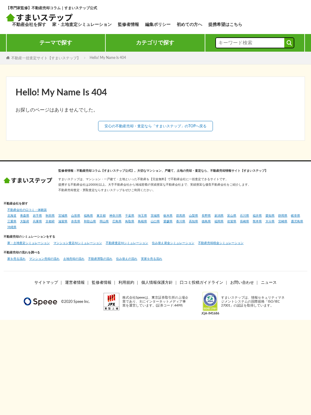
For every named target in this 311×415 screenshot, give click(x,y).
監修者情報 (128, 24)
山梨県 (193, 215)
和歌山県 (90, 221)
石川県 (244, 215)
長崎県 (244, 221)
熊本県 (257, 221)
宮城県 (62, 215)
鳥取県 (129, 221)
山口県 (155, 221)
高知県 (193, 221)
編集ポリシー (158, 24)
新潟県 (219, 215)
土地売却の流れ (73, 258)
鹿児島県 (297, 221)
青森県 (24, 215)
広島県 (116, 221)
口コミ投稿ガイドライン (201, 283)
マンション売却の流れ (44, 258)
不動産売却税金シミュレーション (221, 243)
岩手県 (37, 215)
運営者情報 (75, 283)
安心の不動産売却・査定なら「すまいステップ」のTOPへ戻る (155, 126)
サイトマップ (46, 283)
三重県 (11, 221)
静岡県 (282, 215)
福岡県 (219, 221)
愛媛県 (168, 221)
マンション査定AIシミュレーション (77, 243)
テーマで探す (55, 43)
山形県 (75, 215)
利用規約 (126, 283)
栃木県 (168, 215)
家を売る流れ (16, 258)
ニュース (269, 283)
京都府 (50, 221)
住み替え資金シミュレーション (173, 243)
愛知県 (270, 215)
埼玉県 (142, 215)
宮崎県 (282, 221)
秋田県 (50, 215)
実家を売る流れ (151, 258)
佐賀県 (231, 221)
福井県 (257, 215)
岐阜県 (295, 215)
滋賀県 (62, 221)
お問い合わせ (242, 283)
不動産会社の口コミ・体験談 (27, 209)
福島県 (88, 215)
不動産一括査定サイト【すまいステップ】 (45, 58)
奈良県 (75, 221)
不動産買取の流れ (100, 258)
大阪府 (24, 221)
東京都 (101, 215)
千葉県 (129, 215)
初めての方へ (189, 24)
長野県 (206, 215)
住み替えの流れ (126, 258)
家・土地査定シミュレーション (82, 24)
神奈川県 (115, 215)
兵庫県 (37, 221)
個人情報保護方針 (157, 283)
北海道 (11, 215)
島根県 (142, 221)
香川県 (180, 221)
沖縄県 (11, 227)
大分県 (270, 221)
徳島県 (206, 221)
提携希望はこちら (225, 24)
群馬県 (180, 215)
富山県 (231, 215)
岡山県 (104, 221)
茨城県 (155, 215)
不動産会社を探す (29, 24)
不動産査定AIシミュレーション (127, 243)
